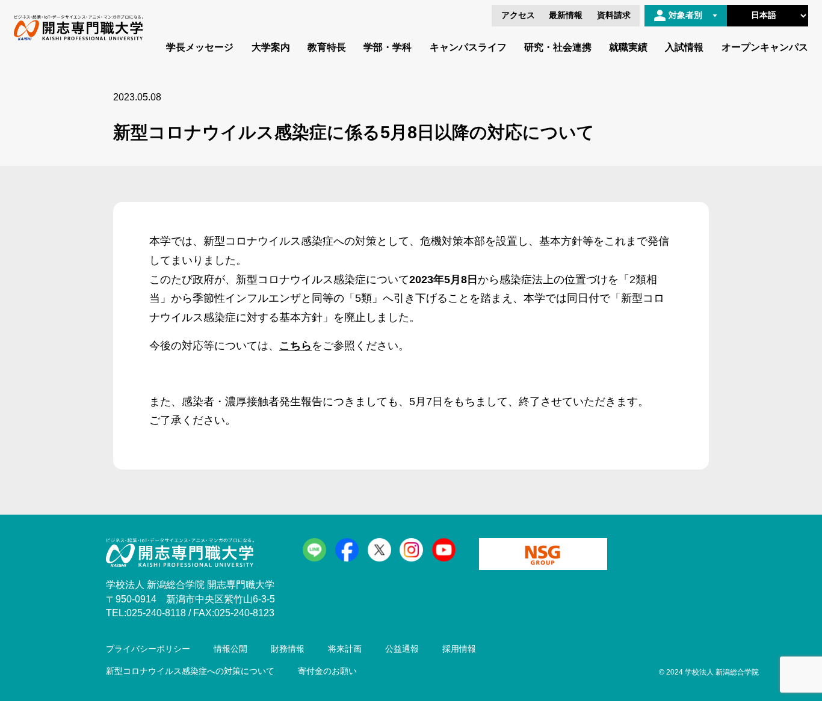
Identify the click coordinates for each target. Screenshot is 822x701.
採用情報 (459, 649)
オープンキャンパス (765, 47)
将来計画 (345, 649)
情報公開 (230, 649)
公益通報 (402, 649)
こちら (295, 346)
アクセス (518, 15)
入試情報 (684, 47)
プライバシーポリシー (148, 649)
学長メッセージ (199, 47)
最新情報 (566, 15)
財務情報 (287, 649)
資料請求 (614, 15)
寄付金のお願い (327, 671)
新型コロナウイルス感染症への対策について (190, 671)
